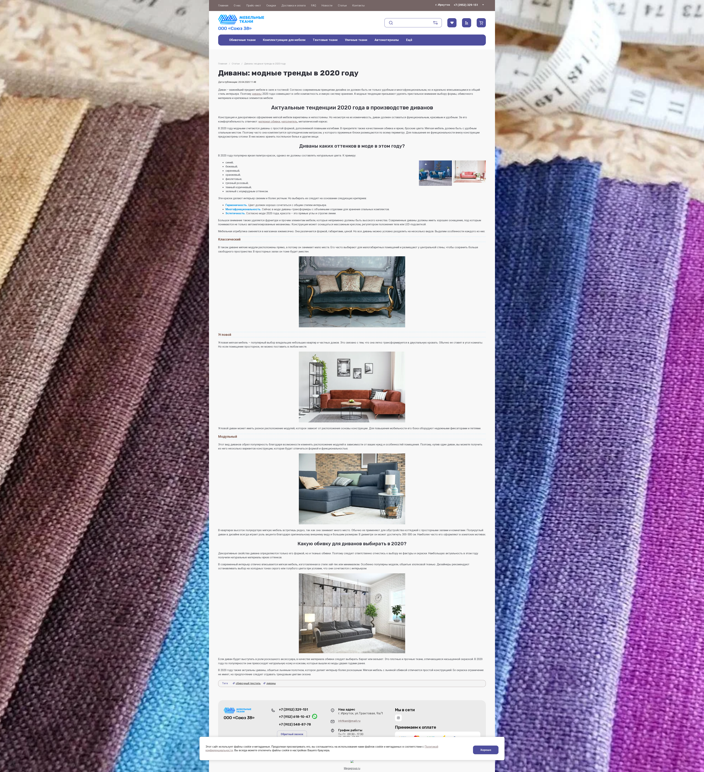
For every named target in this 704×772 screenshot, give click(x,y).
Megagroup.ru (352, 768)
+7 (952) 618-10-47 (294, 717)
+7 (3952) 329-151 (466, 5)
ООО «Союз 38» (235, 28)
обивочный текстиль (248, 683)
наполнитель (289, 121)
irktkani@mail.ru (349, 721)
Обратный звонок (292, 734)
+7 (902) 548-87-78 (295, 724)
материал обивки (269, 121)
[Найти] (391, 23)
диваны (257, 93)
